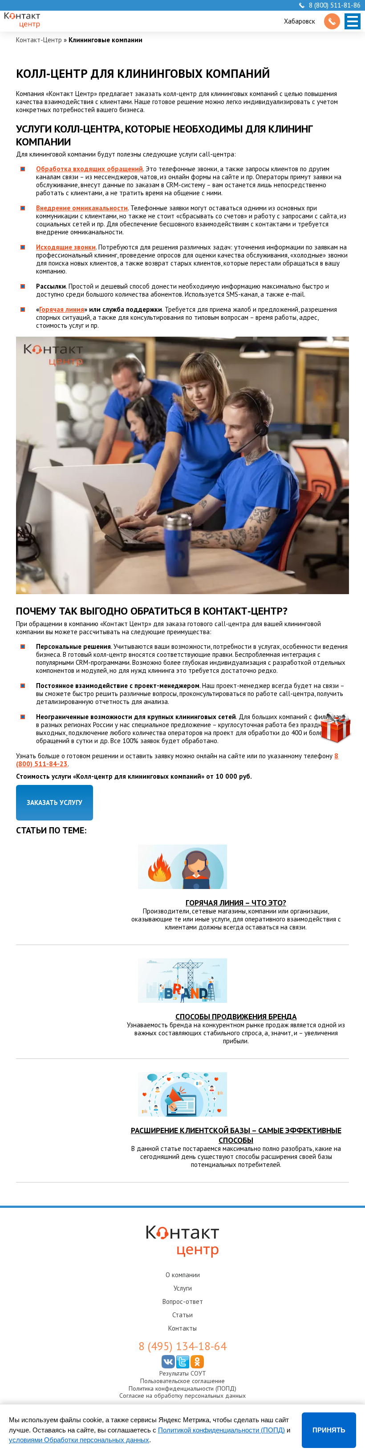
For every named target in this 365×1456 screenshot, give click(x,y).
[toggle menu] (353, 21)
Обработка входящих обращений (89, 169)
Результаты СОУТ (182, 1373)
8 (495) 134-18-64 (182, 1346)
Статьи (182, 1315)
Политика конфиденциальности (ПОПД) (182, 1388)
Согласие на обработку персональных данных (182, 1396)
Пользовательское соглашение (182, 1381)
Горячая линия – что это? (236, 902)
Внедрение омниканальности (82, 208)
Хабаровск (299, 21)
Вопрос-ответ (182, 1301)
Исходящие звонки (66, 247)
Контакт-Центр (39, 40)
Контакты (182, 1328)
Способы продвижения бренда (236, 1016)
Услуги (183, 1288)
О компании (183, 1275)
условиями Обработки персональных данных (79, 1440)
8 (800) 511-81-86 (335, 5)
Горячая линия (61, 309)
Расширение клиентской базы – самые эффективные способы (236, 1135)
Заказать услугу (54, 802)
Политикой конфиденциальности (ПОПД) (221, 1430)
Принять (328, 1430)
